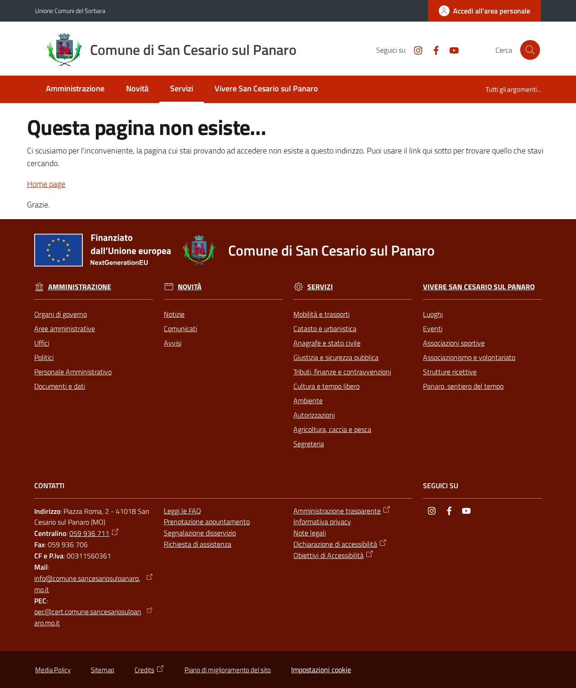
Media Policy (53, 670)
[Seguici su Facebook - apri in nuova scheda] (432, 49)
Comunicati (180, 328)
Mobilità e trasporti (321, 314)
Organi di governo (60, 314)
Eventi (432, 328)
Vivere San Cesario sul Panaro (479, 287)
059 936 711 (89, 533)
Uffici (41, 342)
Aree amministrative (64, 328)
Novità (190, 287)
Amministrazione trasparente (337, 510)
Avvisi (172, 342)
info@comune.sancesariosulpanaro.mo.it (87, 584)
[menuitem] (75, 89)
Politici (44, 357)
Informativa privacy (322, 521)
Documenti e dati (59, 386)
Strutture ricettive (450, 371)
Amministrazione (79, 287)
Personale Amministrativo (73, 371)
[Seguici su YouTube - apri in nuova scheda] (450, 49)
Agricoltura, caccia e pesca (332, 429)
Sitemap (102, 670)
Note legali (309, 532)
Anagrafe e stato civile (326, 342)
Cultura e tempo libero (326, 386)
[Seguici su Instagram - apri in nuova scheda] (414, 49)
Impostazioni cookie (321, 669)
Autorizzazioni (314, 414)
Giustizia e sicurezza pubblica (335, 357)
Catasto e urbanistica (324, 328)
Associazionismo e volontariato (469, 357)
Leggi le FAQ (182, 510)
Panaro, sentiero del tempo (463, 386)
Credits (144, 670)
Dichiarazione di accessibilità (335, 544)
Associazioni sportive (454, 342)
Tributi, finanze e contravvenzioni (342, 371)
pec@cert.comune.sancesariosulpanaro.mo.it (87, 617)
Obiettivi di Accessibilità (328, 555)
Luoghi (433, 314)
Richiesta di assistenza (197, 544)
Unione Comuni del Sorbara (70, 10)
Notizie (174, 314)
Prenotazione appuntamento (207, 521)
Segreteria (308, 443)
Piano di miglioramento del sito (227, 670)
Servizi (320, 287)
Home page (46, 184)
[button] (530, 50)
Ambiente (308, 400)
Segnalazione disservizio (200, 532)
